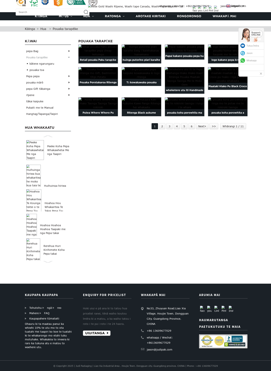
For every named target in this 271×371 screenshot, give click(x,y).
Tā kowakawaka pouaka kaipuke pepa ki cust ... (141, 86)
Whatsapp (251, 60)
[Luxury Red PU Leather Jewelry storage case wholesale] (98, 103)
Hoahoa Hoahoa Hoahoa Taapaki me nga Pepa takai (52, 229)
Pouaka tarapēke (65, 28)
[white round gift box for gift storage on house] (184, 103)
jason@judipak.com (159, 349)
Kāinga (30, 28)
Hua (43, 28)
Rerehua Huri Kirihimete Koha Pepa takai (54, 249)
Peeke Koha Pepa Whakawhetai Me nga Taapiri (58, 150)
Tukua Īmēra (252, 46)
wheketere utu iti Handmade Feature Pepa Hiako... (184, 94)
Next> (202, 126)
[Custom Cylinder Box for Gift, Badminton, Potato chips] (98, 73)
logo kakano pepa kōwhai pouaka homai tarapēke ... (227, 63)
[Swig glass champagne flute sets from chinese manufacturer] (141, 50)
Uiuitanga (95, 333)
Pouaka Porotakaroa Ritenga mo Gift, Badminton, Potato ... (98, 86)
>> (214, 126)
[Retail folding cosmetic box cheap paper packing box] (98, 50)
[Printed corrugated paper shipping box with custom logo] (141, 73)
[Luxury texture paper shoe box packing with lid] (184, 48)
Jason (249, 53)
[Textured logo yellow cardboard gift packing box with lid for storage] (227, 50)
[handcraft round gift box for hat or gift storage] (227, 103)
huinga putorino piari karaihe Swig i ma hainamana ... (141, 63)
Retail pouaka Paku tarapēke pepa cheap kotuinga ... (98, 63)
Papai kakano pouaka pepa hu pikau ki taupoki (184, 59)
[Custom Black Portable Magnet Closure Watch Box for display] (141, 103)
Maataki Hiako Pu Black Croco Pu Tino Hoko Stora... (228, 90)
